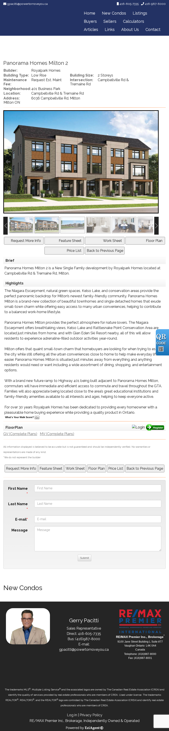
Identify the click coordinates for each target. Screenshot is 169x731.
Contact (152, 29)
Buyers (90, 21)
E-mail (21, 519)
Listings (140, 13)
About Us (130, 29)
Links (110, 29)
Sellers (109, 21)
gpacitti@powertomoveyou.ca (27, 4)
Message (19, 530)
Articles (91, 29)
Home (89, 13)
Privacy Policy (91, 715)
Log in (72, 715)
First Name (18, 488)
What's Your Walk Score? (20, 417)
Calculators (133, 21)
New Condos (114, 13)
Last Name (18, 504)
